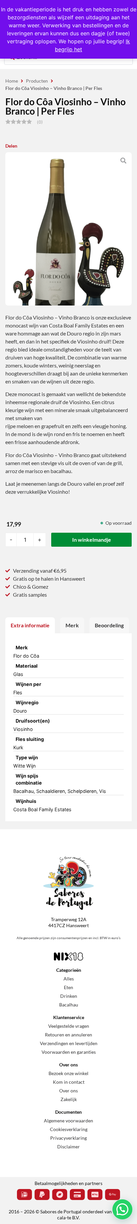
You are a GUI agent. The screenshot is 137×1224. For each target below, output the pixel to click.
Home (11, 81)
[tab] (30, 625)
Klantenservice (68, 1017)
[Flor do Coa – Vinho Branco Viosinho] (68, 236)
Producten (37, 81)
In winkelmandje (91, 539)
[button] (122, 1209)
